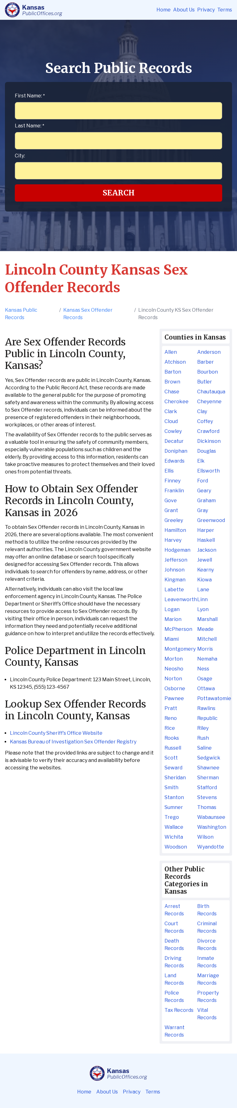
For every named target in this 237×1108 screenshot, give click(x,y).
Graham (206, 500)
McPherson (178, 629)
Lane (203, 590)
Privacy (206, 10)
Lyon (203, 609)
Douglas (206, 451)
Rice (169, 728)
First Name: (30, 96)
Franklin (174, 491)
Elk (201, 461)
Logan (172, 609)
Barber (205, 362)
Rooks (171, 738)
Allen (170, 352)
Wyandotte (210, 847)
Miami (171, 639)
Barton (172, 372)
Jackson (206, 550)
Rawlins (206, 708)
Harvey (172, 540)
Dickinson (209, 441)
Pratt (170, 708)
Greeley (173, 520)
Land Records (174, 979)
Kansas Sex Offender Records (88, 313)
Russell (172, 748)
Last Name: (29, 126)
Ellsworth (208, 471)
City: (20, 156)
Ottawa (206, 688)
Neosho (173, 669)
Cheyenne (209, 401)
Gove (170, 500)
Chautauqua (211, 392)
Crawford (208, 431)
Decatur (174, 441)
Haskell (206, 540)
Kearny (205, 570)
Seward (173, 768)
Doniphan (175, 451)
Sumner (173, 807)
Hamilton (175, 530)
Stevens (207, 797)
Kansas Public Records (21, 313)
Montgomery (179, 649)
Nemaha (207, 659)
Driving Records (174, 962)
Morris (205, 649)
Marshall (207, 619)
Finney (172, 481)
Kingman (174, 580)
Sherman (208, 778)
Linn (202, 599)
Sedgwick (208, 758)
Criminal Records (207, 927)
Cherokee (176, 401)
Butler (204, 382)
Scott (171, 758)
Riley (203, 728)
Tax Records (178, 1010)
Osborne (174, 688)
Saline (204, 748)
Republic (207, 718)
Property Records (208, 996)
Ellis (169, 471)
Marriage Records (208, 979)
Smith (171, 787)
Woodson (175, 847)
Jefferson (175, 560)
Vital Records (207, 1013)
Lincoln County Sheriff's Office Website (56, 733)
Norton (173, 679)
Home (163, 10)
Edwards (174, 461)
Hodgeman (177, 550)
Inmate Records (207, 962)
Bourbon (207, 372)
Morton (173, 659)
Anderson (209, 352)
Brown (172, 382)
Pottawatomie (212, 698)
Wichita (173, 837)
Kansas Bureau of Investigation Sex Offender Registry (73, 742)
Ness (203, 669)
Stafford (207, 787)
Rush (203, 738)
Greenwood (211, 520)
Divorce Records (207, 944)
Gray (202, 510)
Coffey (205, 421)
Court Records (174, 927)
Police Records (174, 996)
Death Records (174, 944)
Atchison (175, 362)
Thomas (206, 807)
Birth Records (207, 910)
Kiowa (204, 580)
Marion (172, 619)
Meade (205, 629)
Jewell (204, 560)
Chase (171, 392)
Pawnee (174, 698)
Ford (202, 481)
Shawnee (208, 768)
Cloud (171, 421)
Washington (211, 827)
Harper (205, 530)
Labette (174, 590)
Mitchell (207, 639)
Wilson (205, 837)
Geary (204, 491)
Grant (171, 510)
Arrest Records (174, 910)
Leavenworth (179, 599)
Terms (224, 10)
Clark (170, 411)
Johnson (174, 570)
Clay (202, 411)
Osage (204, 679)
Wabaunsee (211, 817)
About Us (184, 10)
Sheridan (175, 778)
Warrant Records (174, 1031)
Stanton (174, 797)
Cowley (173, 431)
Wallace (173, 827)
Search (119, 193)
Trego (171, 817)
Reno (170, 718)
